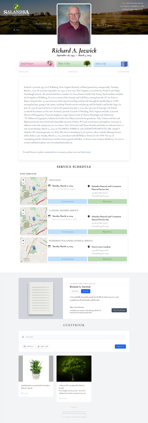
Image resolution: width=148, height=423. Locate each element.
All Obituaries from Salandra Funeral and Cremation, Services (132, 6)
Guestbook (123, 71)
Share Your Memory (119, 310)
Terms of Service (79, 413)
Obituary (24, 71)
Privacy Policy (69, 413)
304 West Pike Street (100, 193)
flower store (86, 152)
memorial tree (51, 152)
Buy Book (85, 291)
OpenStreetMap (76, 417)
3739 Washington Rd (100, 250)
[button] (33, 188)
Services (73, 71)
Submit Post (120, 346)
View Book (75, 291)
